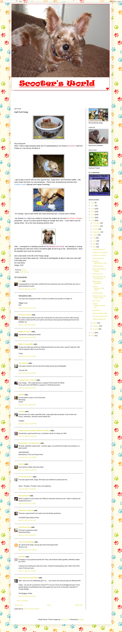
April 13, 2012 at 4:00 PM (27, 489)
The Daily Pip (23, 363)
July (94, 238)
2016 (93, 208)
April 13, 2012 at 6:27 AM (27, 308)
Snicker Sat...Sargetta (99, 252)
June (94, 241)
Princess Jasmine (25, 315)
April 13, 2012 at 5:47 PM (27, 520)
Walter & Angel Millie (26, 344)
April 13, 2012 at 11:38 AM (27, 457)
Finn (20, 281)
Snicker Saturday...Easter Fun (98, 305)
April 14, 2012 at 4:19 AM (27, 596)
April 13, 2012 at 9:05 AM (27, 337)
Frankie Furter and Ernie (27, 380)
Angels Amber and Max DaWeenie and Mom (34, 430)
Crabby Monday (97, 266)
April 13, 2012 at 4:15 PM (27, 503)
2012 (93, 220)
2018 (93, 202)
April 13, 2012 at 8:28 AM (27, 325)
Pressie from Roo (98, 258)
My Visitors (96, 310)
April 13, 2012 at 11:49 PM (27, 550)
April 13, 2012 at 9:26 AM (27, 388)
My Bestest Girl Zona (55, 246)
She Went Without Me (99, 316)
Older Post (78, 605)
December (96, 223)
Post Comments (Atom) (31, 609)
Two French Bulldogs (26, 542)
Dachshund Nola (25, 527)
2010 (93, 335)
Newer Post (19, 605)
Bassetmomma (24, 496)
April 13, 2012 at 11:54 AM (27, 470)
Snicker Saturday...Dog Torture (98, 288)
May (94, 244)
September (97, 232)
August (95, 235)
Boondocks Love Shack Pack (29, 443)
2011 (93, 332)
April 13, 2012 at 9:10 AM (27, 356)
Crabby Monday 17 (98, 249)
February (96, 326)
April (94, 247)
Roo (25, 218)
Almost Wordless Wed (99, 313)
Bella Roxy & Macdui (26, 510)
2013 (93, 217)
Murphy (21, 464)
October (95, 229)
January (96, 329)
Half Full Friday (24, 272)
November (96, 226)
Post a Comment (22, 601)
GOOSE (21, 394)
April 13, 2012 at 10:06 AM (27, 424)
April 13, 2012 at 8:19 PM (27, 535)
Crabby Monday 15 (98, 319)
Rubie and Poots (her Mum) (28, 578)
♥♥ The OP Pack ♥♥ (26, 477)
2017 (93, 205)
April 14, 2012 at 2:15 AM (27, 571)
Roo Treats (96, 301)
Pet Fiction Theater (74, 218)
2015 (93, 211)
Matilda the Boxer (25, 331)
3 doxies (22, 411)
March (95, 323)
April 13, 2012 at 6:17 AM (27, 289)
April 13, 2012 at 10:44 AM (27, 436)
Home (49, 605)
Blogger (80, 619)
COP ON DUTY (97, 274)
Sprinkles (71, 146)
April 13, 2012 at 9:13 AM (27, 373)
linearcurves (65, 619)
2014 (93, 214)
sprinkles (22, 557)
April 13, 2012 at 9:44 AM (27, 405)
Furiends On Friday (99, 255)
